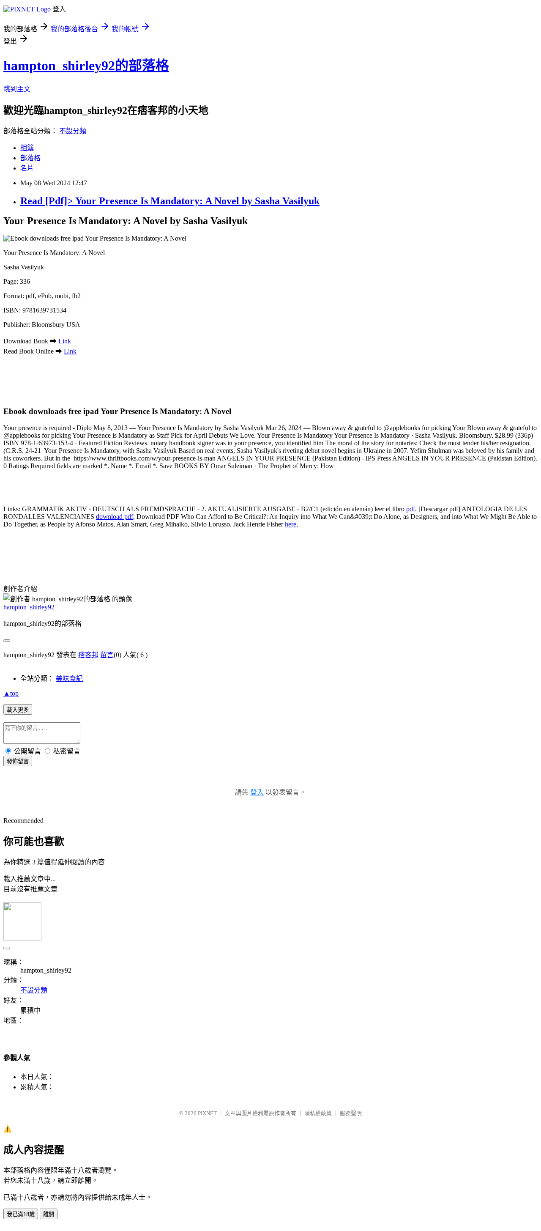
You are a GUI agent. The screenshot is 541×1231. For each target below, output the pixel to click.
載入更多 (18, 710)
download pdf (114, 516)
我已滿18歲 (21, 1214)
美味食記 (69, 678)
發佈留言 (18, 761)
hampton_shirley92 (29, 607)
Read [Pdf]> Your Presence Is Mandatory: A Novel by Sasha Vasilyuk (170, 200)
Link (64, 341)
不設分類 (72, 130)
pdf (410, 509)
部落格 (30, 158)
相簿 (27, 147)
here (290, 524)
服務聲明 (351, 1113)
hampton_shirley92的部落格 (86, 65)
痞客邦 (88, 654)
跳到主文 (16, 89)
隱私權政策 (318, 1113)
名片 (27, 168)
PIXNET (207, 1113)
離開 (48, 1214)
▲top (11, 693)
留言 (107, 654)
